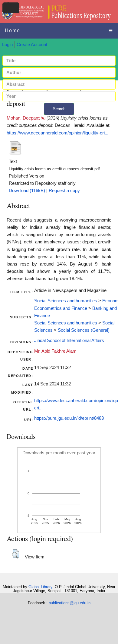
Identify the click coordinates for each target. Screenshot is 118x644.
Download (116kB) (27, 190)
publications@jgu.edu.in (69, 603)
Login (7, 44)
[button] (15, 553)
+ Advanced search (59, 118)
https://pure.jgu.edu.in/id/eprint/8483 (69, 418)
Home (12, 30)
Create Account (32, 44)
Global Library (40, 587)
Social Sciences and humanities (65, 300)
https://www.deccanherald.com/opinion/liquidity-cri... (57, 132)
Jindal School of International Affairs (69, 340)
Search (59, 109)
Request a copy (64, 190)
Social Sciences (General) (84, 330)
